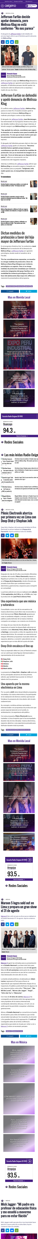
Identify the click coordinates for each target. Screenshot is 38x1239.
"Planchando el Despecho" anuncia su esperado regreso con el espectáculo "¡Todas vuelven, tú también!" (19, 398)
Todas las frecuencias (21, 436)
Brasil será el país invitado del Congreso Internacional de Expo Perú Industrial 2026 (19, 354)
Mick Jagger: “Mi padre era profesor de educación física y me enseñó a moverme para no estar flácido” (19, 1054)
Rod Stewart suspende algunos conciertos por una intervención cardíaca (19, 1143)
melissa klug (20, 286)
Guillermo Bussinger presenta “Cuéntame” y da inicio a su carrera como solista (19, 1073)
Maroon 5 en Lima (17, 1031)
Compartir (10, 291)
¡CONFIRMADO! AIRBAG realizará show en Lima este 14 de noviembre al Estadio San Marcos (19, 1098)
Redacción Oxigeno (12, 74)
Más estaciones (29, 1)
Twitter (29, 291)
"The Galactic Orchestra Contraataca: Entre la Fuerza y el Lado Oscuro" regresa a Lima (19, 328)
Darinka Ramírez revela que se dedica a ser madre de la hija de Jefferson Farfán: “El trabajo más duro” (14, 185)
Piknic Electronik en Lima (23, 730)
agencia (27, 286)
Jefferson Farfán (15, 34)
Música (8, 899)
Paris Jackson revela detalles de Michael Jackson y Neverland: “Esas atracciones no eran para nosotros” (19, 1124)
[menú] (2, 5)
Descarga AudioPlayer (18, 1)
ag (31, 286)
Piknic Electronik (10, 730)
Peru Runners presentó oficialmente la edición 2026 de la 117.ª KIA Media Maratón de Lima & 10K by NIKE (19, 841)
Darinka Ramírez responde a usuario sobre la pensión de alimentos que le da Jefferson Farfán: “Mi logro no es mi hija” (14, 198)
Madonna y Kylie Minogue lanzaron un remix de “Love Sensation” (19, 379)
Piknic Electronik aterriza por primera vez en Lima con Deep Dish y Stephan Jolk (19, 310)
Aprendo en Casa (8, 1)
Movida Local (10, 13)
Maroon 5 (4, 916)
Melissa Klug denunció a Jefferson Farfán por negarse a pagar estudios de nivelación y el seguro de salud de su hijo (14, 210)
